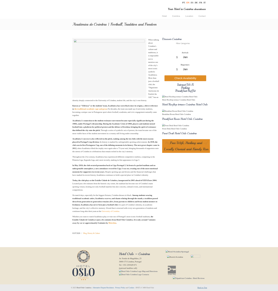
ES (192, 3)
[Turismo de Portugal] (171, 275)
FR (201, 3)
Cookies (131, 288)
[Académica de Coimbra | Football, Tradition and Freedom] (109, 42)
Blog (85, 233)
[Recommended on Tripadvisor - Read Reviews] (185, 278)
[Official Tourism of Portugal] (177, 252)
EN (188, 3)
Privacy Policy (120, 288)
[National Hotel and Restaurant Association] (191, 257)
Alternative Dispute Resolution (103, 288)
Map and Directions (150, 271)
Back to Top (202, 288)
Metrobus (112, 223)
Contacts (145, 274)
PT (183, 3)
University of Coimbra (110, 211)
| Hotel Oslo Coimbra (94, 10)
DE (196, 3)
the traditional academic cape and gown (90, 109)
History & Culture (93, 233)
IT (205, 3)
